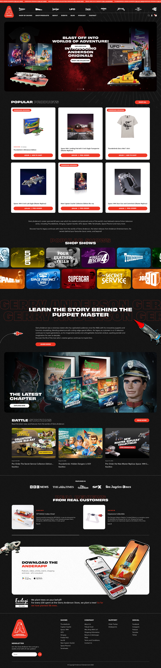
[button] (56, 15)
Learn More (45, 344)
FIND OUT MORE (69, 1)
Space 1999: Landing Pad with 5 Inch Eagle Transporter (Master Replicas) (80, 150)
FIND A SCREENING (37, 1)
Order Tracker (113, 624)
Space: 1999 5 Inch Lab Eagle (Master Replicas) (30, 204)
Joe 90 (63, 640)
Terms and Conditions (92, 640)
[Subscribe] (40, 654)
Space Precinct (66, 645)
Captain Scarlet (66, 627)
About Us (88, 624)
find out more (91, 1)
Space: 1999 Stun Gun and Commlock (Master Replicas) (127, 204)
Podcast (135, 629)
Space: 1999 (65, 629)
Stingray (63, 635)
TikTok (134, 635)
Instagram (135, 627)
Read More (141, 420)
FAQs (86, 637)
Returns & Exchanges (92, 635)
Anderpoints (113, 627)
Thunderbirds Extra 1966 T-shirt (119, 149)
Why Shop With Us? (91, 629)
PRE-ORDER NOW (9, 1)
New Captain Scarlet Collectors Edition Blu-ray (77, 204)
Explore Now (19, 405)
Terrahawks (64, 648)
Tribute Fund (89, 627)
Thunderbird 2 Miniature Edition (25, 150)
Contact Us (88, 643)
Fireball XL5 (65, 637)
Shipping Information (92, 632)
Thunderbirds (65, 624)
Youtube (135, 632)
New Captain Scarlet (68, 643)
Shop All (142, 102)
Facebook (135, 624)
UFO (62, 632)
